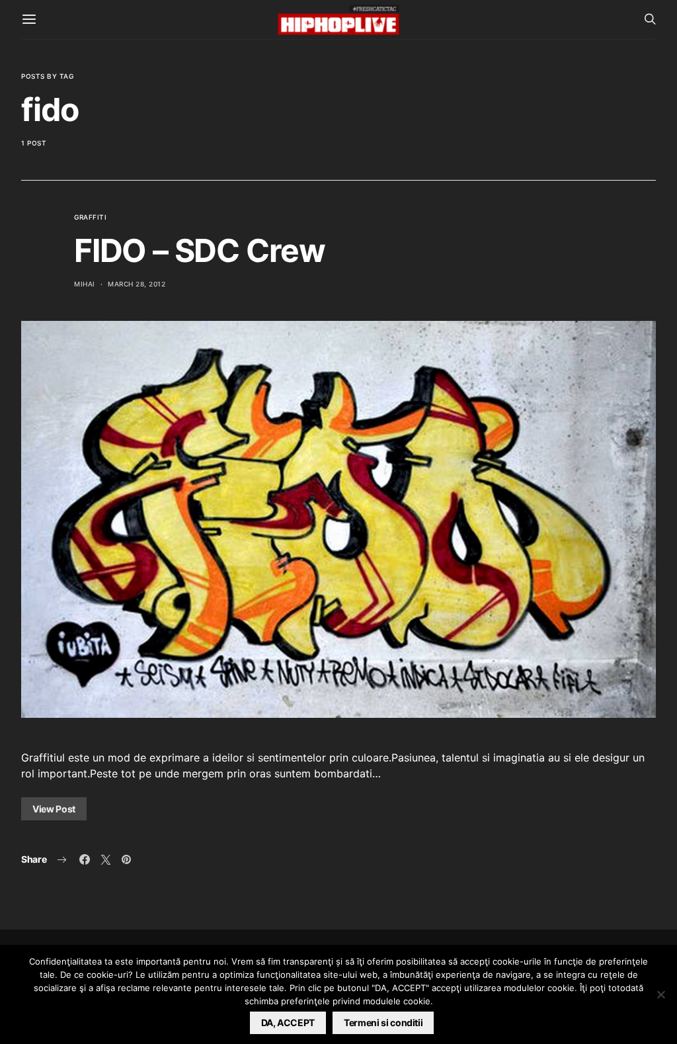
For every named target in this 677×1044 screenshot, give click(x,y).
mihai (84, 284)
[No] (660, 994)
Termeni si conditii (383, 1022)
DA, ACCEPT (288, 1022)
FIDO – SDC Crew (199, 250)
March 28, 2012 (136, 284)
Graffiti (90, 217)
